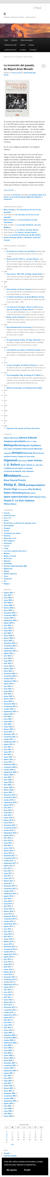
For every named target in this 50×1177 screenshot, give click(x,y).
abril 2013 (7, 997)
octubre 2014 (8, 952)
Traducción (8, 578)
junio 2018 (8, 840)
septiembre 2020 (10, 772)
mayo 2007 (8, 1080)
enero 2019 (8, 822)
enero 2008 (8, 1060)
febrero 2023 (8, 699)
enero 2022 (8, 731)
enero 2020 (8, 792)
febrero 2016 (8, 911)
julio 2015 (7, 929)
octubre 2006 (8, 1098)
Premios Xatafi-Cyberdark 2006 (15, 566)
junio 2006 (8, 1108)
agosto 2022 (8, 714)
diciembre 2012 (9, 1007)
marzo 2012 (8, 1030)
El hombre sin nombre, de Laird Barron (21, 251)
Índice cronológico (27, 40)
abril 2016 (7, 906)
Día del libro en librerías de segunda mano (20, 523)
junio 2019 (8, 810)
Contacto (23, 50)
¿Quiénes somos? (10, 50)
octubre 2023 (8, 678)
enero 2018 (8, 853)
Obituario (7, 561)
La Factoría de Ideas (11, 471)
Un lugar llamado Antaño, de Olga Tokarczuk (23, 340)
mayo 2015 (8, 934)
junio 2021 (8, 749)
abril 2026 (7, 602)
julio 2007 (7, 1075)
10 (7, 1135)
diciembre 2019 (9, 795)
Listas (6, 548)
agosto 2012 (8, 1017)
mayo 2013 (8, 994)
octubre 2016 (8, 891)
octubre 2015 (8, 921)
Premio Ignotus (23, 489)
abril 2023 (7, 694)
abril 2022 (7, 724)
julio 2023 (7, 686)
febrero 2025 (8, 638)
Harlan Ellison (22, 461)
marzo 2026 (8, 605)
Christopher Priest (20, 449)
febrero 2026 (8, 608)
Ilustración (8, 543)
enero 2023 (8, 701)
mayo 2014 (8, 964)
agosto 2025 (8, 623)
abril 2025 (7, 633)
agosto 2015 (8, 926)
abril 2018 (7, 845)
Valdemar (30, 500)
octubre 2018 (8, 830)
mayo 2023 (8, 691)
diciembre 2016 (9, 886)
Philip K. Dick (14, 484)
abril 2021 (7, 754)
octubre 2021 (8, 739)
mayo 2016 (8, 903)
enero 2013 (8, 1005)
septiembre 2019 (10, 802)
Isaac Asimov (34, 460)
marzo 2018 (8, 848)
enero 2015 (8, 944)
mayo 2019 (8, 812)
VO (5, 581)
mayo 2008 (8, 1050)
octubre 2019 (8, 800)
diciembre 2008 (9, 1035)
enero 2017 (8, 883)
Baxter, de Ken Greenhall (16, 317)
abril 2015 (7, 936)
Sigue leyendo (10, 190)
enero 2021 (8, 762)
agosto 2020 (8, 774)
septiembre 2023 (10, 681)
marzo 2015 (8, 939)
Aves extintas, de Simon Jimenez (19, 289)
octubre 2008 (8, 1040)
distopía (17, 452)
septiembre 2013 (10, 984)
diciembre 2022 (9, 704)
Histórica (7, 536)
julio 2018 (7, 838)
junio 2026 (8, 597)
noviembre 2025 (10, 615)
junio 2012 (8, 1022)
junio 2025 (8, 628)
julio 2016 (7, 898)
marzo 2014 (8, 969)
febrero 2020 (8, 790)
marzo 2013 (8, 1000)
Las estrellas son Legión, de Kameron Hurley (23, 350)
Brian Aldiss (8, 449)
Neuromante (25, 476)
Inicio (6, 40)
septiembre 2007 (10, 1070)
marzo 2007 (8, 1085)
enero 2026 (8, 610)
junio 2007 (8, 1078)
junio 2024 (8, 658)
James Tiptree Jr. (27, 465)
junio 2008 (8, 1048)
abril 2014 (7, 967)
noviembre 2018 (10, 828)
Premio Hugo (10, 489)
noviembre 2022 (10, 706)
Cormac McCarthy (34, 448)
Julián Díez (39, 465)
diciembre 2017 (9, 855)
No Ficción (16, 195)
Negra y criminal (10, 556)
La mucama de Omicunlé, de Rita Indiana (25, 235)
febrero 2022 (8, 729)
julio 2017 (7, 868)
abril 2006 (7, 1113)
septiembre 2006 (10, 1101)
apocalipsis (20, 441)
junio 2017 (8, 871)
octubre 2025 (8, 618)
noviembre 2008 (10, 1037)
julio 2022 (7, 716)
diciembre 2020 (9, 764)
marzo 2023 (8, 696)
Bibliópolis (11, 445)
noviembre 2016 (10, 888)
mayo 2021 (8, 752)
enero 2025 (8, 640)
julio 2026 (7, 595)
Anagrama (8, 441)
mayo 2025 (8, 630)
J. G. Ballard (12, 464)
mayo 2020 (8, 782)
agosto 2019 (8, 805)
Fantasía (7, 528)
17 (7, 1137)
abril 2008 (7, 1053)
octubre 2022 (8, 709)
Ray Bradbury (34, 489)
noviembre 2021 (10, 737)
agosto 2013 (8, 987)
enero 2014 (8, 974)
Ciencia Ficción (9, 515)
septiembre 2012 (10, 1015)
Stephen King (40, 497)
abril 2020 (7, 785)
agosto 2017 (8, 865)
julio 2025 (7, 625)
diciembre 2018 (9, 825)
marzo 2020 (8, 787)
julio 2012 (7, 1020)
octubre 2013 (8, 982)
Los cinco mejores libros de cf (15, 551)
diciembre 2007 (9, 1063)
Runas (27, 492)
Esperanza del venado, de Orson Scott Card (23, 428)
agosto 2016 (8, 896)
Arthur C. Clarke (31, 441)
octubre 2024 (8, 648)
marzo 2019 (8, 817)
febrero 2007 (8, 1088)
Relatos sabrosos (10, 573)
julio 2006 (7, 1106)
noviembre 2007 (10, 1065)
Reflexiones (8, 568)
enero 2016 (8, 914)
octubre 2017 (8, 860)
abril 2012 (7, 1027)
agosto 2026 (8, 592)
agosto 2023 (8, 683)
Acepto (27, 1170)
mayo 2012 (8, 1025)
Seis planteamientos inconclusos (19, 327)
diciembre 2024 (9, 643)
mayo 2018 (8, 843)
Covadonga (33, 195)
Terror (6, 576)
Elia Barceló (39, 453)
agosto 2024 (8, 653)
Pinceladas (8, 563)
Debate (39, 195)
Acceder (7, 1153)
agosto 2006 (8, 1103)
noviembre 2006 (10, 1096)
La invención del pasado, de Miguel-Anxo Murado (19, 67)
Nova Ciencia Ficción (15, 480)
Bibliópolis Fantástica (29, 445)
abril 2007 (7, 1083)
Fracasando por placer (12, 533)
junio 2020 (8, 779)
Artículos (14, 40)
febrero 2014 (8, 972)
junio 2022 (8, 719)
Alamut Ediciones (11, 438)
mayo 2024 (8, 661)
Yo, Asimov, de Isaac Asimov (27, 230)
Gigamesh (10, 460)
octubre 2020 (8, 769)
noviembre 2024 (10, 646)
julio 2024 (7, 656)
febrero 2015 (8, 941)
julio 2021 (7, 747)
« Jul (11, 1144)
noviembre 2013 (10, 979)
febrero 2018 (8, 850)
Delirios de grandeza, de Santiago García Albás (24, 388)
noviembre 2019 (10, 797)
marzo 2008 (8, 1055)
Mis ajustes (12, 1170)
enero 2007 (8, 1091)
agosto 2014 (8, 957)
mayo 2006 (8, 1111)
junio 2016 (8, 901)
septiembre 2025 (10, 620)
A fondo (7, 513)
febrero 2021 (8, 759)
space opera (11, 496)
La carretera (28, 468)
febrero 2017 (8, 881)
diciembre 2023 (9, 673)
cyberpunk (7, 453)
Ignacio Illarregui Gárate (13, 237)
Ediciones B (29, 452)
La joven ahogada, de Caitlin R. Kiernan (21, 365)
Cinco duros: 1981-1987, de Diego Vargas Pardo (24, 274)
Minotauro (12, 475)
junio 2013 (8, 992)
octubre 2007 (8, 1068)
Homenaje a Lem (10, 538)
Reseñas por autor (10, 45)
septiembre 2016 (10, 893)
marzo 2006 (8, 1116)
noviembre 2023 (10, 676)
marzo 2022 (8, 726)
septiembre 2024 (10, 651)
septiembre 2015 (10, 924)
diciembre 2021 (9, 734)
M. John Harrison (26, 471)
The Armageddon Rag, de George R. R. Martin (24, 375)
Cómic (6, 520)
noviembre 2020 (10, 767)
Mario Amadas (9, 209)
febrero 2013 (8, 1002)
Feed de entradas (10, 1155)
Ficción (6, 530)
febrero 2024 (8, 668)
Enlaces (31, 45)
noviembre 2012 (10, 1010)
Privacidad (32, 50)
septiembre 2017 (10, 863)
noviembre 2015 (10, 919)
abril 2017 (7, 876)
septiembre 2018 (10, 833)
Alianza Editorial (28, 437)
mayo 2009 (8, 1032)
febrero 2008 (8, 1058)
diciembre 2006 (9, 1093)
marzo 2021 (8, 757)
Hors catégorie (9, 541)
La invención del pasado (17, 197)
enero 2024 (8, 671)
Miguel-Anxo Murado (34, 197)
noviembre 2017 (10, 858)
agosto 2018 (8, 835)
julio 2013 (7, 989)
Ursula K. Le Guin (14, 500)
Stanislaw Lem (25, 496)
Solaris (33, 493)
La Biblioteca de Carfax (13, 468)
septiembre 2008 (10, 1042)
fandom (7, 456)
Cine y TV (7, 518)
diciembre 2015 (9, 916)
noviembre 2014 (10, 949)
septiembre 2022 (10, 711)
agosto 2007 (8, 1073)
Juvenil (6, 546)
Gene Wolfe (31, 456)
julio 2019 (7, 807)
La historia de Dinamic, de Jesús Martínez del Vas (25, 297)
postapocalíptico (35, 485)
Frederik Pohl (22, 456)
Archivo (22, 45)
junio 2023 (8, 689)
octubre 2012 (8, 1012)
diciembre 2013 (9, 977)
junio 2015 (8, 931)
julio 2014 (7, 959)
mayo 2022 (8, 721)
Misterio (7, 553)
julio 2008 (7, 1045)
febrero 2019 (8, 820)
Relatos (6, 571)
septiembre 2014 (10, 954)
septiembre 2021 (10, 742)
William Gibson (10, 504)
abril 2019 (7, 815)
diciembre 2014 (9, 946)
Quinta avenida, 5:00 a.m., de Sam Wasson (23, 259)
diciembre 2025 (9, 613)
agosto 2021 (8, 744)
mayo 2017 (8, 873)
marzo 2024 (8, 666)
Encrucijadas (9, 525)
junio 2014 (8, 962)
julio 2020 (7, 777)
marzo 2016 (8, 909)
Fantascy (14, 456)
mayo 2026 (8, 600)
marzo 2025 (8, 635)
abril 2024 (7, 663)
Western (7, 584)
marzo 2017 (8, 878)
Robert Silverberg (14, 492)
